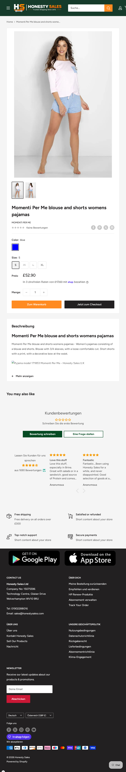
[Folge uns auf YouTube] (34, 729)
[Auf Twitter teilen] (106, 227)
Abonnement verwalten (83, 599)
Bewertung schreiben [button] (42, 434)
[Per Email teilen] (112, 227)
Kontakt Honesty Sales (20, 635)
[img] (30, 465)
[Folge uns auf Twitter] (15, 729)
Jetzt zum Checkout (89, 304)
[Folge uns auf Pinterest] (27, 729)
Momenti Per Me (21, 222)
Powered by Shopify (17, 761)
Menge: (16, 292)
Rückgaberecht (78, 641)
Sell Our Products (17, 641)
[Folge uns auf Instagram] (21, 729)
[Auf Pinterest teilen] (99, 227)
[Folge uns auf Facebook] (9, 729)
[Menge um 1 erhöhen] (43, 292)
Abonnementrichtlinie (82, 651)
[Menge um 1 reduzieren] (26, 292)
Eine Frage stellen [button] (83, 434)
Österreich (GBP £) (36, 715)
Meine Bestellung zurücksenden (87, 583)
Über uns (12, 630)
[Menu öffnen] (8, 8)
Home (10, 21)
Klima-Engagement (80, 657)
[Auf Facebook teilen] (93, 227)
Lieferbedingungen (80, 646)
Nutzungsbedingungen (82, 630)
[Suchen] (108, 8)
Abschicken (18, 698)
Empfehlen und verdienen (84, 589)
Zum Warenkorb (36, 304)
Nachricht (12, 646)
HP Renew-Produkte (81, 594)
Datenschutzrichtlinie (81, 635)
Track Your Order (79, 605)
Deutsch (12, 715)
